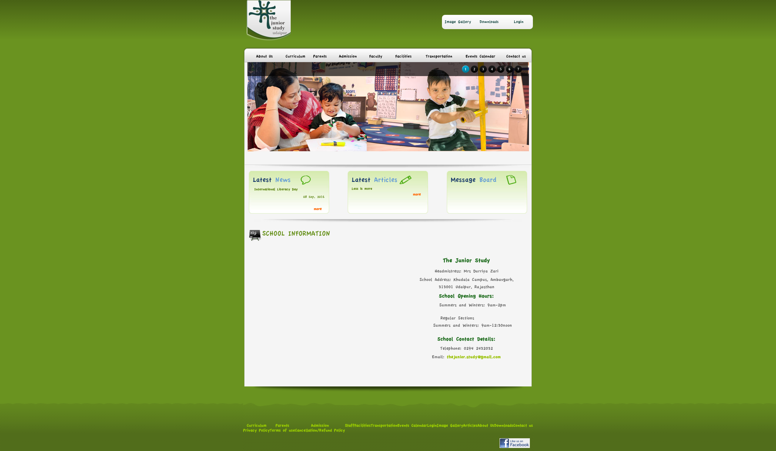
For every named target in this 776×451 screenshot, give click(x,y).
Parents (320, 56)
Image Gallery (458, 21)
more (318, 209)
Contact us (516, 56)
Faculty (375, 56)
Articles (470, 425)
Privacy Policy (256, 430)
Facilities (403, 56)
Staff (349, 425)
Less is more (362, 188)
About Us (264, 56)
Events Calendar (480, 56)
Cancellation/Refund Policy (320, 430)
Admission (348, 56)
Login (518, 21)
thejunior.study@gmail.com (474, 357)
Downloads (489, 21)
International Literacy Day (276, 189)
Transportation (439, 56)
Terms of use (282, 430)
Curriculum (295, 56)
